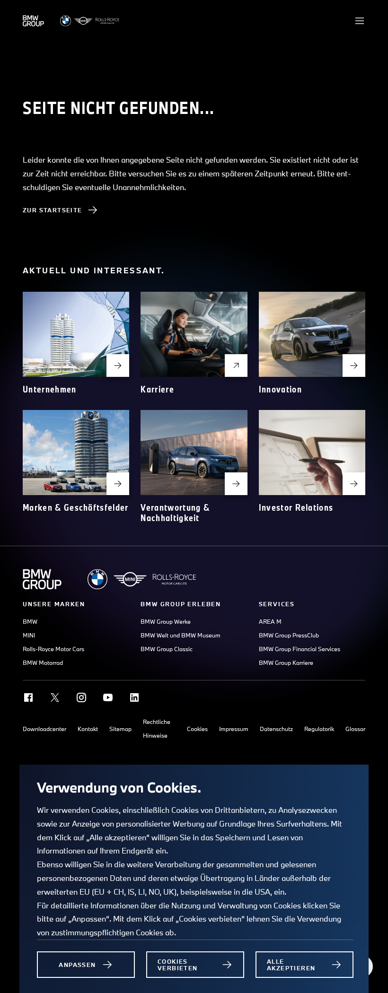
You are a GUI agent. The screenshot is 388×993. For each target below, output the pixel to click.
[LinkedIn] (134, 697)
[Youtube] (108, 697)
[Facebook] (28, 697)
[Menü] (359, 20)
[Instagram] (81, 697)
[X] (55, 697)
